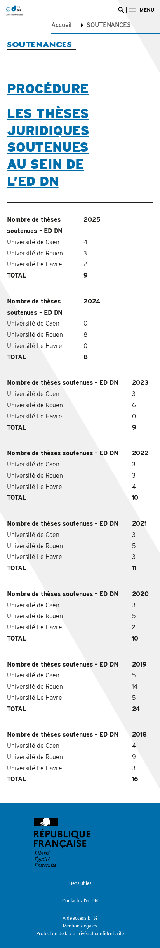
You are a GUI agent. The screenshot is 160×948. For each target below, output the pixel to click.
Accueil (61, 25)
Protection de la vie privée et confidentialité (79, 933)
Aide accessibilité (80, 918)
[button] (141, 9)
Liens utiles (80, 883)
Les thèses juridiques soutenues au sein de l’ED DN (48, 147)
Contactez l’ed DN (80, 900)
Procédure (48, 88)
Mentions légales (80, 926)
